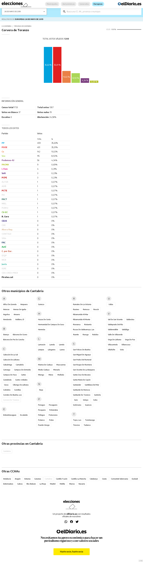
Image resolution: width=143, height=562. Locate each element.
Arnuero (17, 314)
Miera (51, 375)
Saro (76, 400)
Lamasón (41, 345)
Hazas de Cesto (44, 319)
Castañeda (7, 380)
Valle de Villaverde (115, 335)
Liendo (61, 345)
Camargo (6, 370)
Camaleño (20, 365)
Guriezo (41, 304)
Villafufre (111, 350)
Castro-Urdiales (21, 380)
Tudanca (87, 425)
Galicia (19, 484)
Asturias (27, 479)
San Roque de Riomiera (82, 365)
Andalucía (7, 479)
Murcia (72, 484)
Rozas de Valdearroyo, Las (83, 329)
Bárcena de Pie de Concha (13, 340)
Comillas (17, 390)
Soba (95, 400)
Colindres (6, 390)
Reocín (96, 309)
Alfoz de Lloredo (10, 304)
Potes (51, 420)
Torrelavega (90, 420)
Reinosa (86, 309)
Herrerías (41, 329)
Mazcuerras (61, 365)
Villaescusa (125, 345)
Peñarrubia (53, 410)
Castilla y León (61, 479)
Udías (111, 304)
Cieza (6, 385)
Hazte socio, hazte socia (71, 551)
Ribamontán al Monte (81, 319)
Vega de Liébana (114, 340)
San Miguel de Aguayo (82, 355)
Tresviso (76, 425)
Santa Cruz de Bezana (81, 375)
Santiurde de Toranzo (81, 395)
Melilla (62, 484)
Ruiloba (95, 335)
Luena (62, 350)
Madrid (52, 484)
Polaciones (53, 415)
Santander (77, 385)
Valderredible (113, 329)
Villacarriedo (113, 345)
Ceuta (104, 479)
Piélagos (41, 415)
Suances (88, 405)
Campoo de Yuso (10, 375)
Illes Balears (31, 484)
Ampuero (24, 304)
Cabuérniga (7, 365)
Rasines (76, 309)
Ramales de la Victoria (82, 304)
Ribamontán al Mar (80, 314)
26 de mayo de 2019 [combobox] (12, 11)
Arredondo (7, 319)
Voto (122, 350)
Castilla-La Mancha (78, 479)
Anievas (6, 309)
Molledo (61, 375)
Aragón (18, 479)
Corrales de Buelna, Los (12, 395)
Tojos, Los (77, 420)
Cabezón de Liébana (11, 360)
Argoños (6, 314)
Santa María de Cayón (81, 380)
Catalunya (94, 479)
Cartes (23, 375)
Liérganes (51, 350)
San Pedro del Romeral (82, 360)
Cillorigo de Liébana (20, 385)
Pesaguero (53, 405)
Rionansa (76, 324)
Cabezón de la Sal (10, 355)
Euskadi (135, 479)
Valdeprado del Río (115, 324)
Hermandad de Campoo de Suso (51, 324)
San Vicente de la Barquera (84, 370)
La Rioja (43, 484)
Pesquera (42, 410)
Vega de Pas (130, 340)
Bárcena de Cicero (20, 335)
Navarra (82, 484)
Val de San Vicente (115, 319)
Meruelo (56, 370)
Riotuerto (88, 324)
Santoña (97, 395)
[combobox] (103, 11)
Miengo (41, 375)
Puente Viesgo (44, 425)
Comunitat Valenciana (119, 479)
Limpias (41, 350)
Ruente (76, 335)
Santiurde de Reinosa (81, 390)
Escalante (24, 415)
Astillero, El (19, 319)
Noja (41, 390)
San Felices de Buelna (81, 350)
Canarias (37, 479)
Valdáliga (125, 329)
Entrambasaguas (9, 415)
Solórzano (77, 405)
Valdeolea (130, 319)
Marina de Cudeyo (45, 365)
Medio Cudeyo (44, 370)
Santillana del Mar (92, 385)
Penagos (41, 405)
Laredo (52, 345)
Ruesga (86, 335)
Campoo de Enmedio (22, 370)
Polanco (41, 420)
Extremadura (8, 484)
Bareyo (6, 335)
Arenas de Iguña (19, 309)
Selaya (85, 400)
